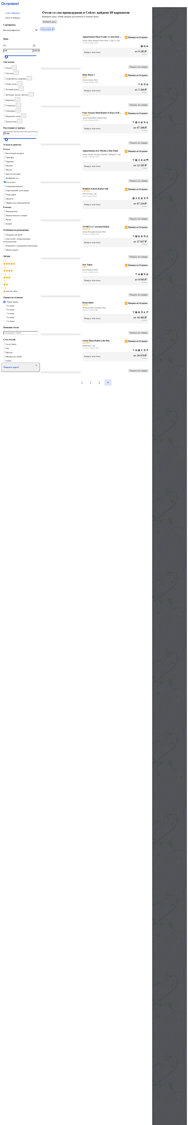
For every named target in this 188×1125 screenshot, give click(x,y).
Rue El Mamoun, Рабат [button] (90, 270)
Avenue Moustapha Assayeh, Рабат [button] (94, 232)
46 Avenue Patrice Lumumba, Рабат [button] (94, 308)
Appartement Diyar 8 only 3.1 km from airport (102, 37)
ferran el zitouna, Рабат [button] (90, 80)
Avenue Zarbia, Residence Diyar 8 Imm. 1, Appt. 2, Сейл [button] (101, 41)
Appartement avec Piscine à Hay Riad (100, 151)
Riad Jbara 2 (88, 75)
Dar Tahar (87, 264)
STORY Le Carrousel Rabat (95, 227)
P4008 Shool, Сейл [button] (88, 346)
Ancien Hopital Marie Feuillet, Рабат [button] (94, 118)
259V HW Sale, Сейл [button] (89, 194)
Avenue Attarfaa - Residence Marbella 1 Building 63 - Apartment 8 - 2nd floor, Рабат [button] (102, 154)
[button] (20, 15)
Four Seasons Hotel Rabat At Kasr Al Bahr (102, 113)
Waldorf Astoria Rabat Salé (95, 189)
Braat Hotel (87, 302)
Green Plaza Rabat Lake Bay (96, 340)
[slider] (6, 56)
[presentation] (20, 30)
